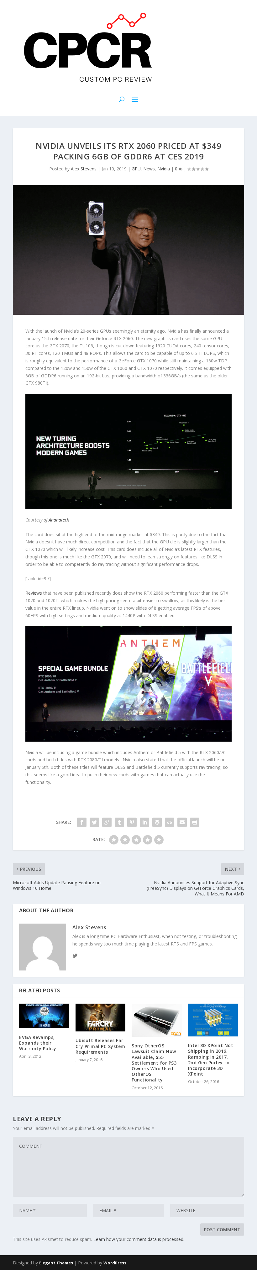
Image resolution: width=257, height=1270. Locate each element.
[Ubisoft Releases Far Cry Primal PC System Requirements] (101, 1018)
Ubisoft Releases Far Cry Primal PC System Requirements (100, 1046)
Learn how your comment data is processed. (138, 1239)
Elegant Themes (56, 1263)
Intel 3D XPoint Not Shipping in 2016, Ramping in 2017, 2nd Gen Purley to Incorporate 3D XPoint (210, 1059)
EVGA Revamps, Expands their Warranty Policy (37, 1042)
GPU (136, 169)
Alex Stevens (84, 169)
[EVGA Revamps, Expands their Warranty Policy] (44, 1016)
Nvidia (163, 169)
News (149, 169)
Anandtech (59, 520)
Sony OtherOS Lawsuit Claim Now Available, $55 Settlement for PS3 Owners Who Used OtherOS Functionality (154, 1063)
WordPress (114, 1263)
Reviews (33, 593)
